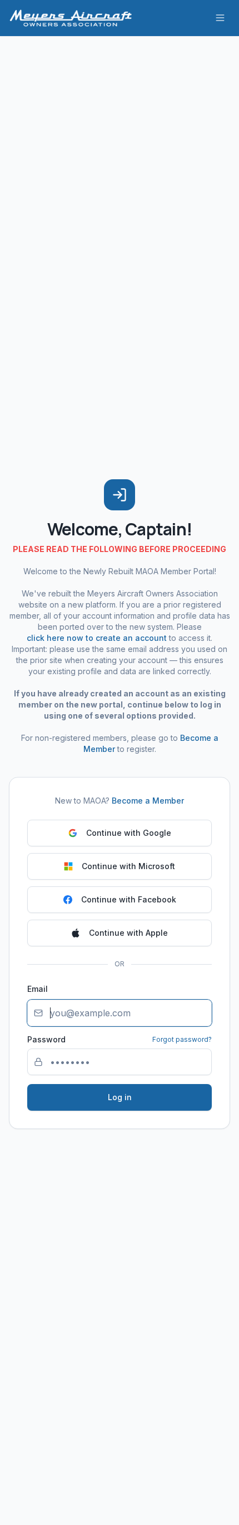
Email (37, 989)
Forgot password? (182, 1039)
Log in (120, 1097)
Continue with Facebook (128, 899)
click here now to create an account (97, 638)
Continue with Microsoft (128, 866)
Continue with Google (128, 832)
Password (46, 1040)
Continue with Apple (128, 932)
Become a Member (148, 800)
